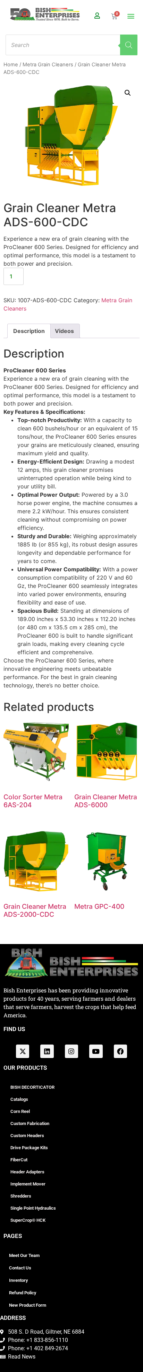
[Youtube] (95, 1051)
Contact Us (20, 1267)
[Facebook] (120, 1051)
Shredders (20, 1196)
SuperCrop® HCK (27, 1220)
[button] (130, 16)
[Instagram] (71, 1051)
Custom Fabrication (29, 1123)
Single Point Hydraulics (33, 1208)
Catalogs (19, 1099)
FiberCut (18, 1159)
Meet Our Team (24, 1255)
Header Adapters (27, 1171)
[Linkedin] (46, 1051)
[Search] (128, 45)
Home (10, 64)
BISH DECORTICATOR (32, 1087)
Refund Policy (22, 1292)
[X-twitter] (22, 1051)
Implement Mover (27, 1184)
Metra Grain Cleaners (48, 64)
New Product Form (27, 1305)
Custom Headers (27, 1135)
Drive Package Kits (29, 1147)
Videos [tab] (64, 330)
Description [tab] (29, 330)
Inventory (18, 1280)
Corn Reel (20, 1111)
